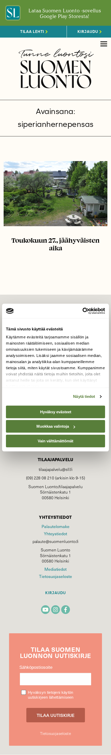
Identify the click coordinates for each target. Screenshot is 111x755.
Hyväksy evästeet (55, 412)
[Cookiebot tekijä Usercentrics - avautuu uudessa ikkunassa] (82, 311)
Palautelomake (55, 526)
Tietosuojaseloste (55, 576)
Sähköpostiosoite (35, 667)
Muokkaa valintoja (52, 426)
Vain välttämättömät (55, 441)
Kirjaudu (55, 593)
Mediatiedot (55, 569)
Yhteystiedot (55, 533)
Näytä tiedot (84, 396)
